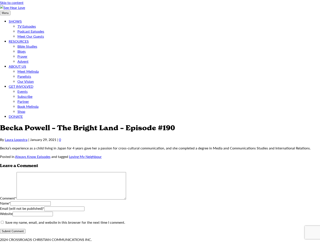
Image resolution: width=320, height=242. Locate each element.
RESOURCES (19, 41)
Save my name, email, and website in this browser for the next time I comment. (65, 222)
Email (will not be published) (22, 208)
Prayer (22, 56)
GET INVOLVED (21, 86)
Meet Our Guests (30, 36)
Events (22, 91)
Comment (8, 198)
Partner (23, 101)
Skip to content (12, 2)
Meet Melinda (28, 71)
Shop (21, 111)
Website (6, 213)
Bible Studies (27, 46)
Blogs (21, 51)
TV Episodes (26, 26)
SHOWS (15, 21)
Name (5, 203)
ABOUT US (17, 66)
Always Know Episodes (33, 156)
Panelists (24, 76)
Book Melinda (28, 106)
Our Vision (25, 81)
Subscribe (24, 96)
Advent (23, 61)
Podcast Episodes (30, 31)
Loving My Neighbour (85, 156)
